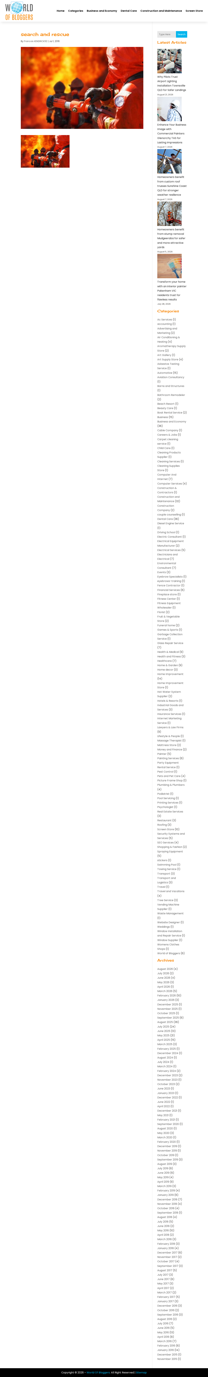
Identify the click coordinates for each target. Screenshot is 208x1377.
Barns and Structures (170, 386)
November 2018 (167, 1204)
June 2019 (163, 1173)
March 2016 (164, 1341)
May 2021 (163, 1115)
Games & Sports (167, 630)
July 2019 (162, 1168)
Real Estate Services (170, 811)
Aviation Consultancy (170, 377)
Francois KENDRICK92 (35, 41)
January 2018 (165, 1248)
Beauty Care (165, 408)
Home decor (165, 670)
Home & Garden (167, 665)
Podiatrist (163, 794)
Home (61, 11)
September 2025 (168, 1018)
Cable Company (167, 430)
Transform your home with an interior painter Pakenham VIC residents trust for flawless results (172, 290)
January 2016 (165, 1350)
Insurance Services (169, 714)
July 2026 (163, 973)
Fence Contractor (169, 585)
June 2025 (163, 1031)
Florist (161, 612)
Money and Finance (169, 749)
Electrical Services (169, 550)
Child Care (164, 448)
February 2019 (166, 1190)
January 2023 (165, 1093)
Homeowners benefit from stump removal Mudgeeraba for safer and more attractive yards (171, 238)
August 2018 (164, 1217)
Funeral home (166, 625)
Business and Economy (102, 11)
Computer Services (169, 484)
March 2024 (165, 1066)
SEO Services (165, 842)
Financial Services (168, 590)
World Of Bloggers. (98, 1372)
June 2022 (163, 1102)
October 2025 (166, 1013)
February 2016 (166, 1346)
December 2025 (167, 1004)
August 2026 (165, 969)
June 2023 (163, 1088)
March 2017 (164, 1292)
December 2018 (167, 1199)
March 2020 (164, 1137)
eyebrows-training (169, 581)
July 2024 (163, 1062)
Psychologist (165, 807)
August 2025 (165, 1022)
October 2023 (166, 1084)
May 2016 (163, 1332)
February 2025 (166, 1049)
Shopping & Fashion (169, 847)
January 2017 (165, 1301)
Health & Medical (168, 652)
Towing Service (166, 869)
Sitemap (141, 1372)
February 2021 (166, 1120)
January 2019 (165, 1195)
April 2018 (163, 1235)
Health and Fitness (169, 656)
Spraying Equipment (170, 851)
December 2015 (167, 1354)
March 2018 (164, 1239)
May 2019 (163, 1177)
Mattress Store (166, 745)
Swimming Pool (166, 865)
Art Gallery (164, 355)
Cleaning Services (168, 461)
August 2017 (164, 1270)
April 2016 (163, 1337)
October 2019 (165, 1155)
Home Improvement (170, 674)
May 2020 (163, 1133)
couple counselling (169, 514)
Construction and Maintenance (161, 11)
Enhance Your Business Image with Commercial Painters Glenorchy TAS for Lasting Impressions (171, 133)
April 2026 (163, 987)
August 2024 (165, 1057)
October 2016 (166, 1310)
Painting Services (168, 758)
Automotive (164, 373)
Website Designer (168, 922)
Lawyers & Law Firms (170, 727)
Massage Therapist (169, 740)
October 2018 (166, 1208)
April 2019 (163, 1182)
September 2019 (167, 1159)
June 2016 (163, 1328)
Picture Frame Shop (170, 780)
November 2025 (167, 1009)
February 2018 (166, 1244)
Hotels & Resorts (167, 701)
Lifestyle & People (168, 736)
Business (162, 417)
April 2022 (163, 1106)
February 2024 (166, 1071)
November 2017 (167, 1257)
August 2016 (164, 1319)
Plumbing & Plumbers (171, 785)
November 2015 (167, 1359)
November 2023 (167, 1080)
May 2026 (163, 982)
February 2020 (166, 1142)
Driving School (166, 532)
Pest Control (165, 772)
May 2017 (163, 1283)
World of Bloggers (168, 953)
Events (161, 572)
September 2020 (168, 1124)
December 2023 (167, 1075)
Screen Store (194, 11)
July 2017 (163, 1275)
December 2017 (167, 1252)
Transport (163, 874)
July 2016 (163, 1323)
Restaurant (164, 820)
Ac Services (164, 319)
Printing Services (167, 802)
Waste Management (170, 913)
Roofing (162, 825)
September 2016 (167, 1315)
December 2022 (167, 1097)
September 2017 (167, 1266)
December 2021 (167, 1111)
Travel (161, 887)
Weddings (163, 927)
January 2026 (166, 1000)
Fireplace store (167, 594)
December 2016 (167, 1306)
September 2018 (167, 1213)
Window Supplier (167, 940)
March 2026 (164, 991)
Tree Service (165, 900)
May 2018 (163, 1230)
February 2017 (166, 1297)
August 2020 (165, 1128)
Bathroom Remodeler (171, 395)
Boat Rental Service (169, 412)
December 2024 (167, 1053)
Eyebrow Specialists (170, 577)
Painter (162, 754)
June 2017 (163, 1279)
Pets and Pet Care (169, 776)
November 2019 (167, 1150)
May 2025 (163, 1035)
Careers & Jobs (167, 435)
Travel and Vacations (170, 891)
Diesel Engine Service (170, 523)
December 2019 (167, 1146)
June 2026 (163, 978)
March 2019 (164, 1186)
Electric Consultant (169, 537)
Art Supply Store (167, 359)
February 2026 (166, 995)
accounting (164, 324)
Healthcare (164, 661)
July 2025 (163, 1027)
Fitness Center (166, 599)
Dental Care (129, 11)
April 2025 (163, 1040)
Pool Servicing (166, 798)
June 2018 (163, 1226)
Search (182, 34)
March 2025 (164, 1044)
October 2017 (166, 1261)
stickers (162, 860)
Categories (75, 11)
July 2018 (163, 1222)
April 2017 (163, 1288)
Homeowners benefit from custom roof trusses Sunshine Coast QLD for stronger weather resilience (172, 186)
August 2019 (164, 1164)
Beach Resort (166, 404)
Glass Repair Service (170, 643)
